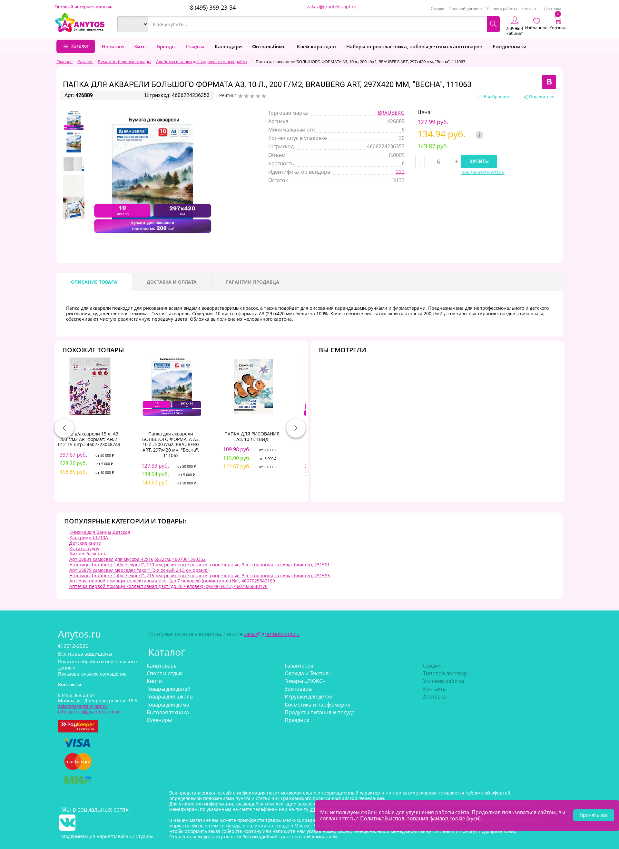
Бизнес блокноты (88, 554)
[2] (246, 96)
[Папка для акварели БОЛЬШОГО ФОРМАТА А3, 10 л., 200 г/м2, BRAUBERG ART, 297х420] (73, 120)
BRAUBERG (391, 112)
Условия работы (501, 8)
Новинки (113, 46)
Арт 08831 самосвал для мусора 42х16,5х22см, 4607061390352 (137, 559)
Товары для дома (168, 704)
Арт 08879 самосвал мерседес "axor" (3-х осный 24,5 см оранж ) (139, 570)
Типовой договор (465, 8)
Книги (154, 681)
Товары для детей (169, 688)
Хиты (140, 46)
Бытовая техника (168, 712)
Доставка (552, 8)
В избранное (496, 96)
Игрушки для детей (308, 696)
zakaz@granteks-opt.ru (332, 7)
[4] (258, 96)
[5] (263, 96)
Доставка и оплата (172, 282)
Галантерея (299, 665)
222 (400, 171)
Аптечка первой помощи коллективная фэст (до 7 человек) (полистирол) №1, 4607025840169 (172, 581)
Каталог (80, 46)
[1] (240, 96)
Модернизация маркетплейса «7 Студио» (107, 836)
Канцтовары (162, 665)
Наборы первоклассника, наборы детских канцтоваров (414, 46)
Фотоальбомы (269, 46)
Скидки (438, 8)
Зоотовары (298, 688)
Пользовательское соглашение (92, 674)
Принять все (594, 815)
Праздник (297, 720)
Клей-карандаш (316, 46)
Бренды (166, 46)
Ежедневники (509, 46)
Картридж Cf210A (88, 537)
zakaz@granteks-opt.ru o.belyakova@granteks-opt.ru (89, 709)
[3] (252, 96)
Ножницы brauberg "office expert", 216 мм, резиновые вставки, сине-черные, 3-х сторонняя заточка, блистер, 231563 (199, 575)
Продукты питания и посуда (320, 712)
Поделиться (541, 96)
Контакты (530, 8)
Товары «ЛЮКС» (305, 681)
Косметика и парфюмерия (317, 704)
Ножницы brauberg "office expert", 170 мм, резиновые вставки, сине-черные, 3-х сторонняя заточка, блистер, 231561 (199, 564)
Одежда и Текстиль (308, 673)
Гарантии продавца (252, 282)
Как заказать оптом (483, 172)
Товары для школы (170, 696)
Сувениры (159, 720)
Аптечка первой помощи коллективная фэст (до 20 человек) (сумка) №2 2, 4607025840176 (168, 586)
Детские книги (85, 543)
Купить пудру (84, 548)
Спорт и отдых (164, 673)
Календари (228, 46)
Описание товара (94, 282)
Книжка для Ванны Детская (99, 532)
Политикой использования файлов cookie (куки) (420, 818)
